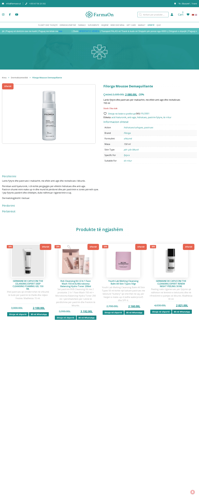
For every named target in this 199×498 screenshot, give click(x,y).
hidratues (142, 117)
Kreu (4, 77)
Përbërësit (8, 211)
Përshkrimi (9, 176)
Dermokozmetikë (19, 77)
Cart (180, 14)
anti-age (131, 117)
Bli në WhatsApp (39, 314)
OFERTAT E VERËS (83, 31)
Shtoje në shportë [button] (18, 314)
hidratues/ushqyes (133, 127)
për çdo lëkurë (131, 149)
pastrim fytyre (155, 117)
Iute (54, 31)
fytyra (127, 155)
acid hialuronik (118, 117)
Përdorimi (8, 205)
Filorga (127, 133)
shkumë (128, 138)
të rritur (167, 117)
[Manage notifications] (192, 492)
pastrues (148, 127)
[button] (172, 14)
